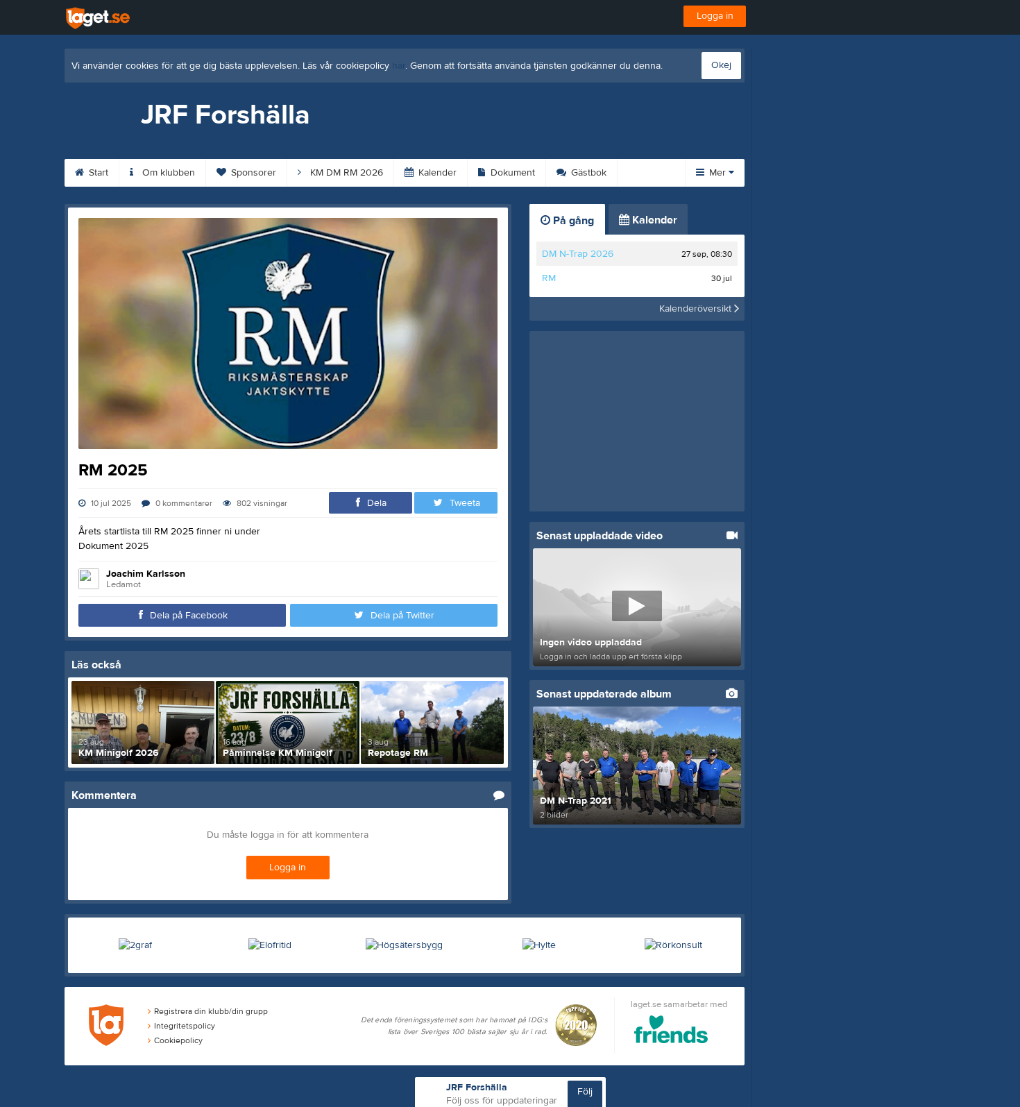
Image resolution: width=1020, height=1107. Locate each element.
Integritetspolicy (184, 1025)
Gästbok (587, 173)
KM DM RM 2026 (345, 173)
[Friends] (671, 1031)
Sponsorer (252, 173)
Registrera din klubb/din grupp (211, 1011)
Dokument (511, 173)
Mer (717, 173)
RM (549, 278)
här (398, 66)
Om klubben (167, 173)
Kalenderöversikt (696, 309)
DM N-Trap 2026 (577, 254)
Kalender (436, 173)
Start (97, 173)
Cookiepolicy (178, 1040)
